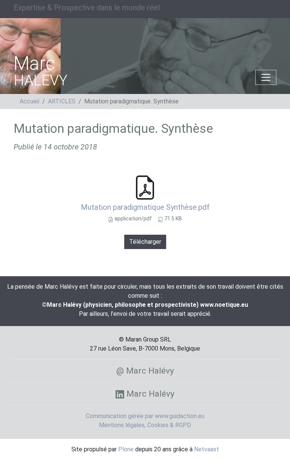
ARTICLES (62, 101)
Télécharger (145, 241)
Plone (126, 449)
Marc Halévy (149, 394)
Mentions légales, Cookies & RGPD (145, 425)
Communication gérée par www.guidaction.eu (145, 416)
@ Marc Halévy (145, 371)
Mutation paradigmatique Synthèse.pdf (145, 207)
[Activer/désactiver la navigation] (265, 77)
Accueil (29, 101)
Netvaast (206, 449)
